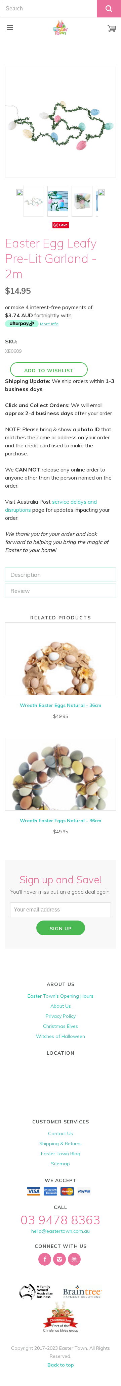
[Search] (109, 8)
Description (25, 574)
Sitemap (60, 1164)
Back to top (60, 1365)
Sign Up (61, 929)
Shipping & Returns (60, 1144)
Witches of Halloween (60, 1036)
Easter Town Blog (60, 1154)
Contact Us (60, 1133)
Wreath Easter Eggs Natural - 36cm (60, 705)
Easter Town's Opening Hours (60, 996)
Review (20, 590)
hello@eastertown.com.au (60, 1231)
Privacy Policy (61, 1016)
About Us (60, 1006)
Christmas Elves (60, 1026)
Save (63, 224)
